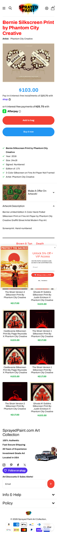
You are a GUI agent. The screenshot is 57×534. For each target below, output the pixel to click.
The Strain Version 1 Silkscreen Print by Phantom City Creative (42, 334)
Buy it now (28, 132)
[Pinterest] (11, 465)
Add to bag (28, 120)
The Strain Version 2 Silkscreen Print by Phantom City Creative (15, 295)
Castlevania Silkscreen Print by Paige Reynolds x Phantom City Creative (15, 334)
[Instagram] (4, 465)
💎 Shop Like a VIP (42, 274)
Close (28, 495)
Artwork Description (14, 206)
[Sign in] (46, 8)
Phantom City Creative (21, 39)
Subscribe (50, 484)
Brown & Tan (24, 243)
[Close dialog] (55, 247)
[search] (10, 8)
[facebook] (18, 465)
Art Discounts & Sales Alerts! (18, 477)
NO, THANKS (42, 280)
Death (40, 243)
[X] (25, 465)
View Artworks (4, 8)
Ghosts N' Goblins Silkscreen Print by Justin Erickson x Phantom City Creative (42, 296)
